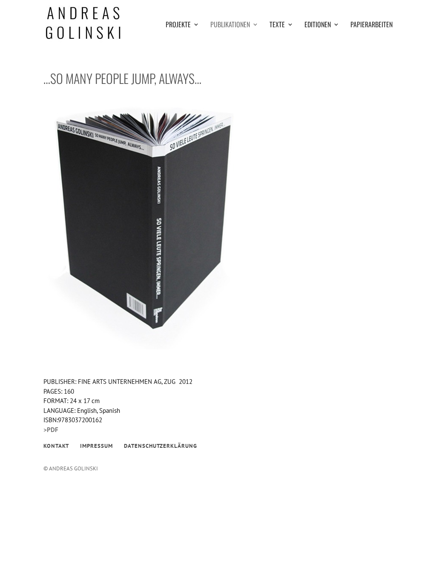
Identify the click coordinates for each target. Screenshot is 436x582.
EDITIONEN (317, 25)
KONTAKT (56, 445)
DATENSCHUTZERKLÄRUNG (160, 445)
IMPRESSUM (96, 445)
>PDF (50, 430)
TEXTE (277, 25)
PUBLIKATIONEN (230, 25)
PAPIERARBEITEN (371, 25)
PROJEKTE (178, 25)
